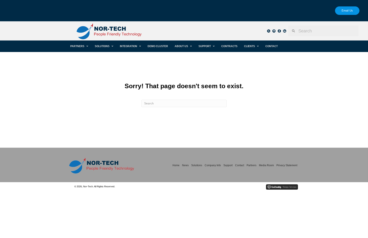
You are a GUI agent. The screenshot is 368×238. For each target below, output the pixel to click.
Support (228, 165)
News (185, 165)
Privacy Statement (286, 165)
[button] (268, 31)
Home (176, 165)
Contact (239, 165)
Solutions (196, 165)
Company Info (213, 165)
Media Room (266, 165)
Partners (251, 165)
